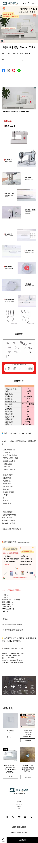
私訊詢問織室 (15, 641)
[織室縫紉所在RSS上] (31, 817)
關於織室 (19, 802)
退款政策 (24, 832)
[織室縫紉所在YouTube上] (19, 817)
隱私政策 (19, 832)
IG (7, 660)
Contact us (19, 804)
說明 (19, 808)
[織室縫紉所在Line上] (25, 817)
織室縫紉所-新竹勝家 (16, 660)
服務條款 (13, 832)
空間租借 (19, 806)
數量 (3, 59)
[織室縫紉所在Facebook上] (7, 817)
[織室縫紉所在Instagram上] (13, 817)
